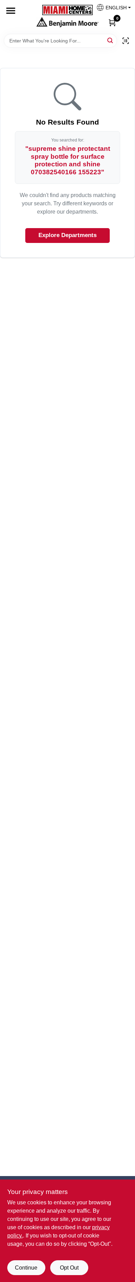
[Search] (111, 40)
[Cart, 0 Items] (112, 22)
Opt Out (69, 1268)
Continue (26, 1268)
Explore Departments (67, 235)
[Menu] (10, 10)
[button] (111, 9)
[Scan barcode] (126, 41)
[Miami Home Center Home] (67, 11)
